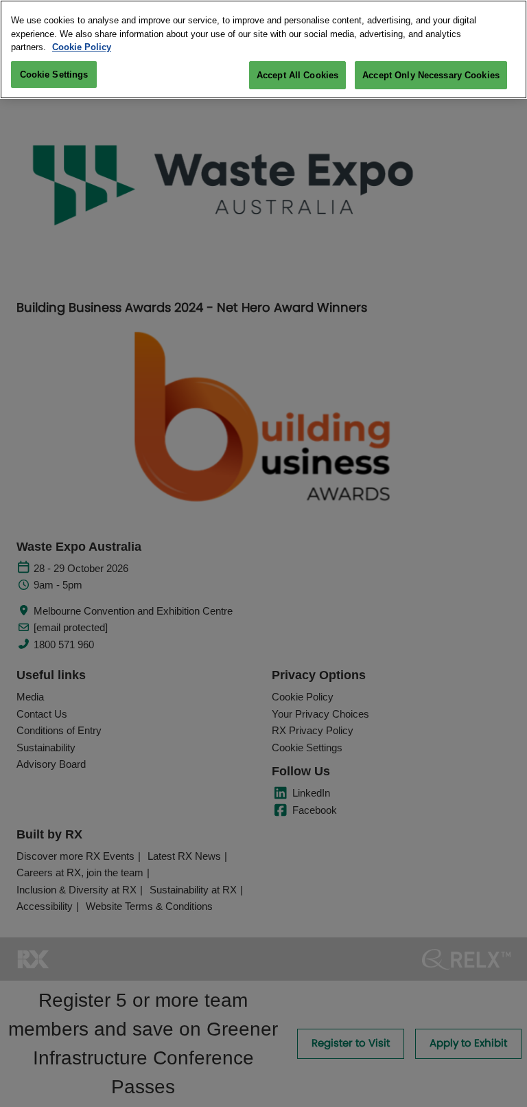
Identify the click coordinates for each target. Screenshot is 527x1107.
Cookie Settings (54, 74)
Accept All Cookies (297, 75)
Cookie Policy (81, 47)
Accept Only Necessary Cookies (431, 75)
